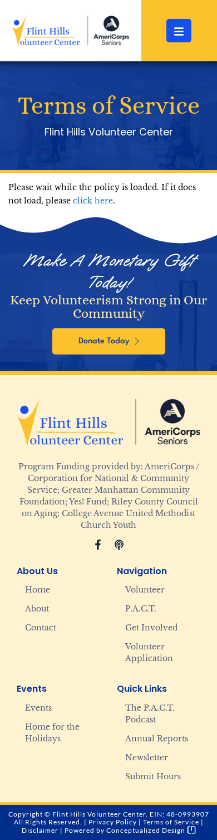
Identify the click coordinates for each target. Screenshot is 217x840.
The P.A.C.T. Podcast (150, 714)
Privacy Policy (112, 822)
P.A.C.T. (140, 609)
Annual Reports (156, 739)
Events (38, 708)
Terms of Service (171, 822)
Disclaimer (40, 830)
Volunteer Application (149, 652)
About (37, 609)
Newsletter (146, 757)
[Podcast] (119, 545)
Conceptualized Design (146, 830)
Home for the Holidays (52, 733)
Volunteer (145, 590)
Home (37, 590)
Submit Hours (153, 776)
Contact (40, 628)
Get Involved (151, 628)
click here (93, 201)
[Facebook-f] (98, 545)
